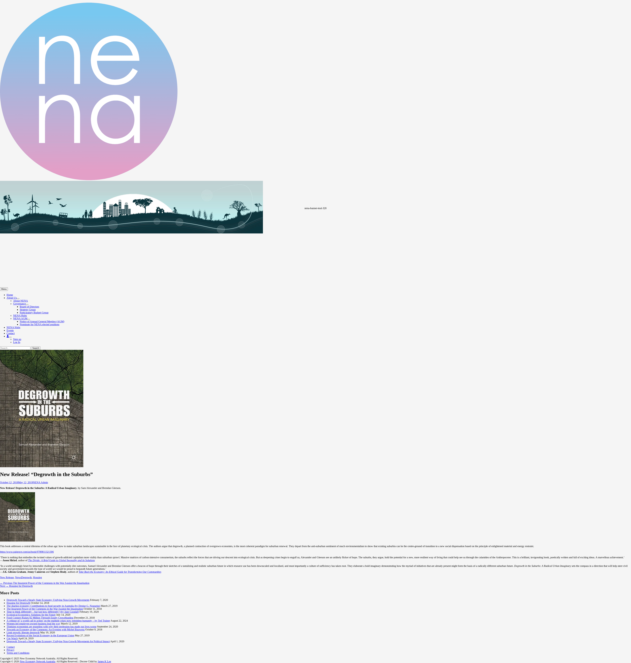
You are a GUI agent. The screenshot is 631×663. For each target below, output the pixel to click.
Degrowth (26, 577)
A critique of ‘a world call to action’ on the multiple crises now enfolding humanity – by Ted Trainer (58, 620)
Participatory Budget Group (34, 312)
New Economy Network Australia (37, 661)
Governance (19, 303)
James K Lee (104, 661)
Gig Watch (12, 638)
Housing (37, 577)
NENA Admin (40, 482)
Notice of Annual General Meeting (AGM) (42, 321)
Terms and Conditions (18, 652)
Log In (16, 342)
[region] (315, 234)
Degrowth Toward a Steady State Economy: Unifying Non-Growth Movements (48, 600)
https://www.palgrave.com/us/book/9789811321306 (27, 551)
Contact (11, 333)
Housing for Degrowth (18, 603)
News (18, 577)
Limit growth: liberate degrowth (23, 632)
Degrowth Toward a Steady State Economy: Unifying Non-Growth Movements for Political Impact (58, 641)
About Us (12, 297)
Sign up (17, 339)
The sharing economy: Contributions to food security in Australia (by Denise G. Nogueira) (53, 605)
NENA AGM (20, 318)
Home (10, 294)
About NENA (20, 300)
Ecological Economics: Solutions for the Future (31, 614)
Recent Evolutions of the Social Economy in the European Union (40, 635)
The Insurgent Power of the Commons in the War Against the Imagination (45, 608)
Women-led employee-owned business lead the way (33, 623)
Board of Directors (29, 306)
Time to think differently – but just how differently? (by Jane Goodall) (43, 611)
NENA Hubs (20, 315)
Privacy (10, 650)
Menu (4, 289)
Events (10, 330)
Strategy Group (28, 309)
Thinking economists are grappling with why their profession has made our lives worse (51, 626)
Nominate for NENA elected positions (39, 324)
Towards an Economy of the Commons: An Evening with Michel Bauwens (46, 629)
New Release (7, 577)
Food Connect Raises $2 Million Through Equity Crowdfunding (40, 617)
